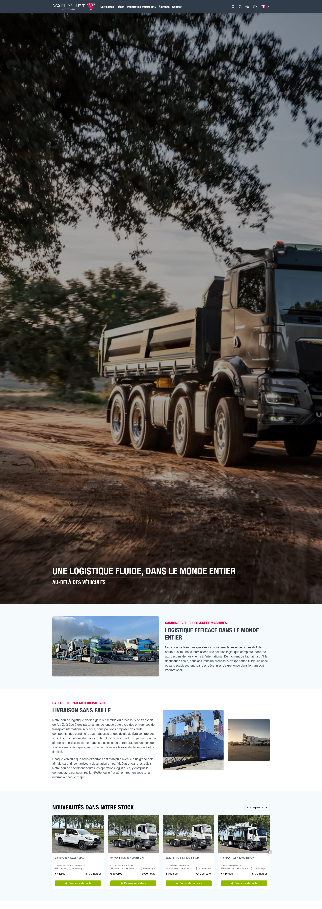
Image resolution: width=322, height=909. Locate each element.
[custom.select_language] (265, 7)
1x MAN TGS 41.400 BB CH (237, 857)
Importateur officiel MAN (141, 7)
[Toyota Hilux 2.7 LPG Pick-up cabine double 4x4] (78, 834)
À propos (164, 7)
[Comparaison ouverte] (247, 7)
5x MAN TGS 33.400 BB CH (127, 857)
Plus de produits (255, 807)
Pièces (120, 7)
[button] (233, 6)
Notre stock (107, 7)
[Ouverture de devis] (255, 7)
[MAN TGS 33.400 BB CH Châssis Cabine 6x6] (133, 834)
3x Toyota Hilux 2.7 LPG (69, 857)
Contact (176, 7)
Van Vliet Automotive (74, 7)
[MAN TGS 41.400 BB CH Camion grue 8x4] (244, 834)
